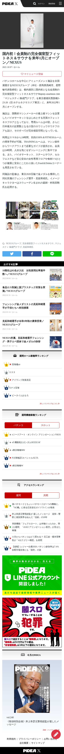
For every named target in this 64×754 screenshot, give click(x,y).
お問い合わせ (50, 739)
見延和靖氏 (28, 247)
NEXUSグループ (13, 243)
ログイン (41, 3)
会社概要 (23, 743)
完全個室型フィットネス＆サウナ (38, 243)
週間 (18, 495)
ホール (17, 67)
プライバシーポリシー (30, 739)
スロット (45, 425)
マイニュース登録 (33, 74)
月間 (45, 495)
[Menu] (60, 3)
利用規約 (11, 739)
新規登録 (52, 3)
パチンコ (18, 425)
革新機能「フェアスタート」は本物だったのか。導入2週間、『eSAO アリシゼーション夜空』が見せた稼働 (36, 527)
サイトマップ (38, 743)
